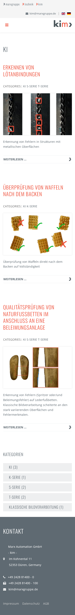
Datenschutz (31, 603)
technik (29, 4)
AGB (46, 603)
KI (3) (13, 467)
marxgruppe (13, 4)
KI (24, 86)
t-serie (43, 86)
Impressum (11, 603)
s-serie (32, 86)
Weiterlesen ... (14, 159)
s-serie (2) (17, 487)
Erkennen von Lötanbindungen (21, 70)
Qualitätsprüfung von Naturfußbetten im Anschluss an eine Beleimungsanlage (28, 317)
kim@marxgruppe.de (43, 13)
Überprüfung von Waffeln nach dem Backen (33, 190)
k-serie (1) (17, 477)
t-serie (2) (17, 497)
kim (40, 4)
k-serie (32, 206)
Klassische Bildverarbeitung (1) (36, 507)
